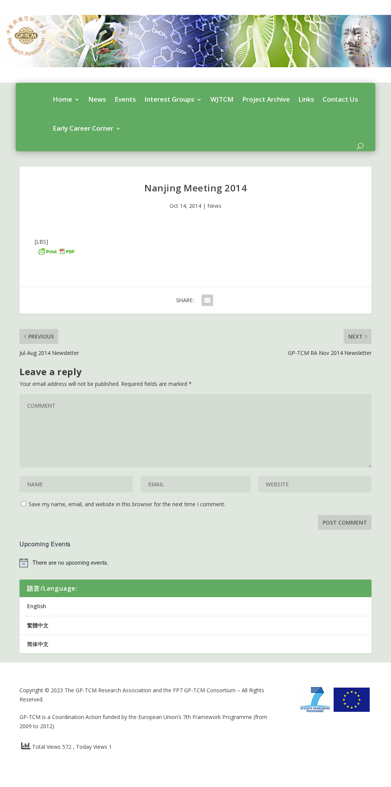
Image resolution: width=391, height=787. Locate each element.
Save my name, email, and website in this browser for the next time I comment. (127, 504)
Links (306, 99)
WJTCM (222, 99)
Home (62, 99)
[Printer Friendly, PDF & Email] (56, 250)
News (97, 99)
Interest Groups (169, 99)
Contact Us (340, 99)
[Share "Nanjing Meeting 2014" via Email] (207, 300)
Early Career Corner (83, 128)
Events (125, 99)
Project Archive (266, 99)
